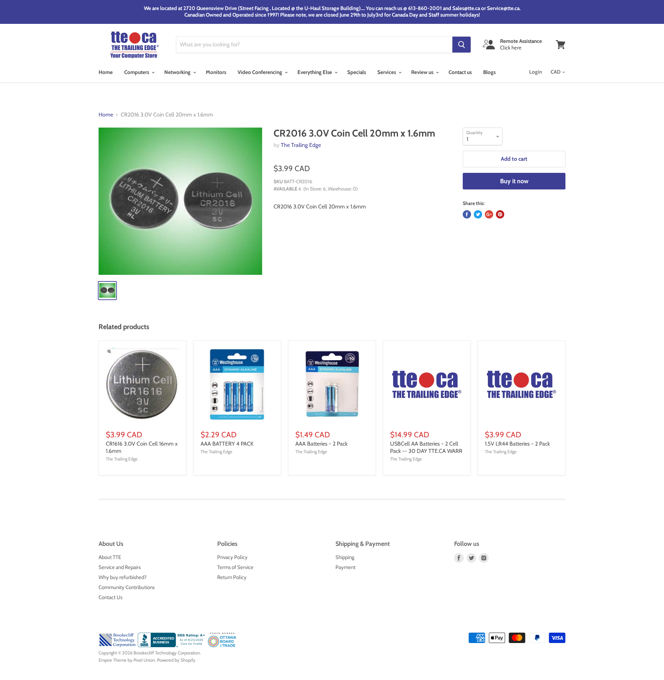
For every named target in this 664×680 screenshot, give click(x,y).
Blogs (489, 72)
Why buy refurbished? (123, 577)
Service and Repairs (120, 567)
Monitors (216, 72)
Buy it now (514, 181)
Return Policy (232, 577)
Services (387, 72)
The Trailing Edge (301, 145)
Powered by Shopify (176, 660)
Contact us (460, 72)
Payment (345, 567)
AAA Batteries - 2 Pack (321, 443)
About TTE (110, 557)
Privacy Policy (232, 557)
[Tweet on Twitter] (478, 214)
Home (106, 72)
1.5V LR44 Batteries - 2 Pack (517, 443)
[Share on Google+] (489, 214)
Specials (356, 72)
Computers (137, 72)
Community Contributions (127, 587)
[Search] (461, 45)
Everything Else (315, 72)
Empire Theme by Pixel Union (127, 660)
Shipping (344, 557)
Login (535, 72)
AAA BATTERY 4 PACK (227, 443)
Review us (422, 72)
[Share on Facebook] (467, 214)
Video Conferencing (260, 72)
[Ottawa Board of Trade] (222, 645)
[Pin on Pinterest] (500, 214)
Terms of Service (235, 567)
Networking (178, 72)
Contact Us (110, 597)
